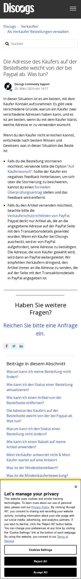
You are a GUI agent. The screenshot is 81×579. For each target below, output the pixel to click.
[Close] (76, 487)
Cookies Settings (40, 550)
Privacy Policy (40, 507)
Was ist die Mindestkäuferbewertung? (37, 475)
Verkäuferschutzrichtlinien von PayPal (38, 215)
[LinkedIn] (21, 346)
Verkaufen (29, 26)
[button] (73, 8)
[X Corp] (14, 346)
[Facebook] (6, 346)
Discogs (9, 26)
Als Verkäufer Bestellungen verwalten (38, 31)
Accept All (40, 572)
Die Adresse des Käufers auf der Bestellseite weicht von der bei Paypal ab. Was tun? (39, 415)
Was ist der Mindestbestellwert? (32, 467)
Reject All (40, 561)
